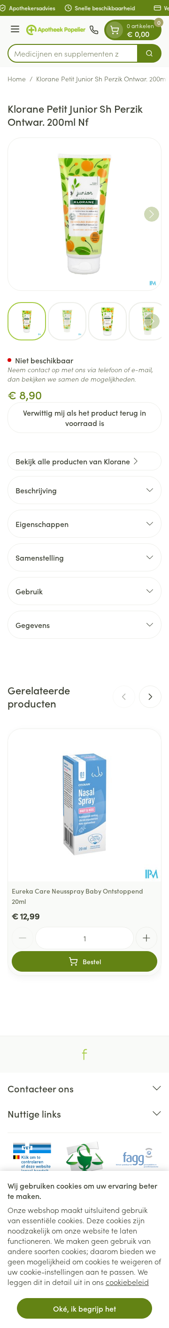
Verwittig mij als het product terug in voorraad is (84, 417)
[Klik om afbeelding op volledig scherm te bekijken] (84, 214)
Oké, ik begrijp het (84, 1308)
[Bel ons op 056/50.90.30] (94, 30)
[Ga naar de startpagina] (55, 30)
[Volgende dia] (150, 697)
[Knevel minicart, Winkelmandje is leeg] (114, 30)
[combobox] (73, 53)
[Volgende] (151, 214)
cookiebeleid (127, 1282)
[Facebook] (84, 1054)
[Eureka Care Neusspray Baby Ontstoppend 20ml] (84, 805)
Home (17, 78)
